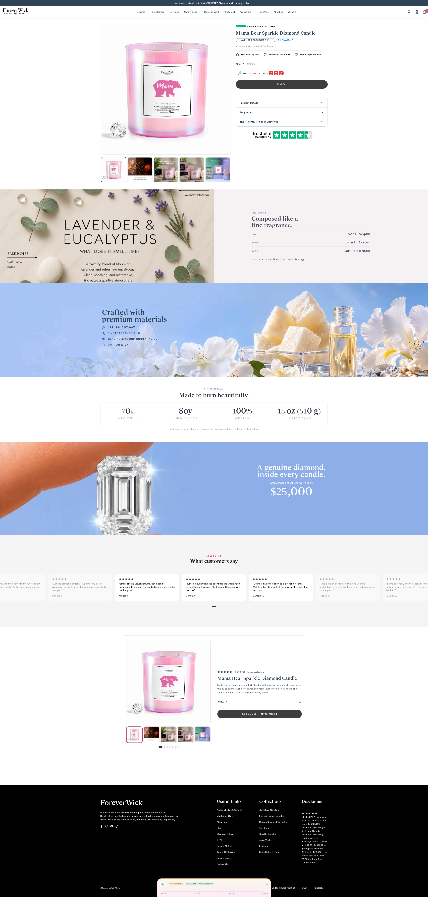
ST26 (219, 839)
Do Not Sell (223, 864)
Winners (292, 11)
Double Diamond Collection (273, 821)
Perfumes (174, 11)
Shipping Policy (225, 833)
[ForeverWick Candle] (15, 12)
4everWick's (265, 839)
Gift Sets (264, 827)
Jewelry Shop (190, 11)
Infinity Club (230, 11)
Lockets (263, 846)
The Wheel (263, 11)
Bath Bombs (158, 11)
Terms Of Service (226, 852)
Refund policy (224, 858)
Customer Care (225, 815)
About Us (278, 11)
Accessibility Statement (229, 809)
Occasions (245, 11)
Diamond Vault (211, 11)
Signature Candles (269, 809)
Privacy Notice (224, 846)
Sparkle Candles (267, 833)
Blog (219, 827)
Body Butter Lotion (269, 852)
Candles (141, 11)
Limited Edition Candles (271, 815)
